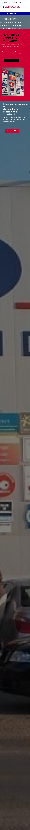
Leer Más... (12, 60)
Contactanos (12, 130)
